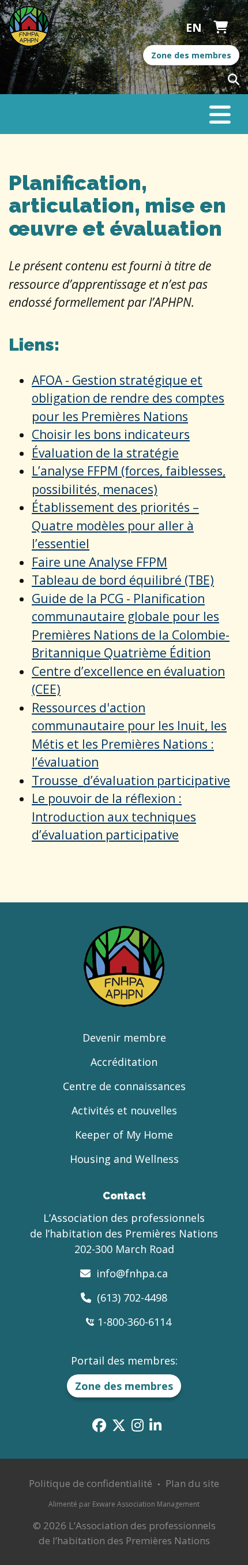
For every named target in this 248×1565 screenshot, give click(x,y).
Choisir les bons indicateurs (111, 434)
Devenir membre (124, 1037)
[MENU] (220, 119)
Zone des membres (191, 55)
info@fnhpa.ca (132, 1273)
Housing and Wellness (124, 1159)
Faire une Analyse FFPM (99, 562)
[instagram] (137, 1424)
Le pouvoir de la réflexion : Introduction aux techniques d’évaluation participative (114, 816)
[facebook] (99, 1424)
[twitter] (119, 1424)
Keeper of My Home (124, 1135)
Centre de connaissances (124, 1086)
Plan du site (192, 1483)
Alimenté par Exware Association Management (124, 1504)
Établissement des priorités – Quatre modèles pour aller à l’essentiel (115, 525)
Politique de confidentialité (90, 1483)
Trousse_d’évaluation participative (131, 780)
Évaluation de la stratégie (105, 453)
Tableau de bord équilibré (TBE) (123, 580)
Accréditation (124, 1062)
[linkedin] (155, 1424)
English (194, 27)
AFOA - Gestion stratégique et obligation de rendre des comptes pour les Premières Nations (128, 398)
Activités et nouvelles (124, 1110)
